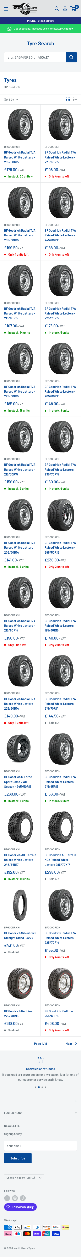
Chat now (68, 28)
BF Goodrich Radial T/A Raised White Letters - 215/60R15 (20, 313)
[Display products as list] (75, 99)
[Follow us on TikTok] (23, 1198)
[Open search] (57, 8)
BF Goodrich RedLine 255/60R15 (59, 1013)
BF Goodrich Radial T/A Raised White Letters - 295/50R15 (60, 547)
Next (69, 1043)
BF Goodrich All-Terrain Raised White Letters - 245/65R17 (20, 859)
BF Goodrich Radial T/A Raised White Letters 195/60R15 (60, 625)
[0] (73, 8)
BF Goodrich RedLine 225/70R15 (18, 1013)
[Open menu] (6, 9)
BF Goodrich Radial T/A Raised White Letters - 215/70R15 (20, 469)
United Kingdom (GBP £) (20, 1177)
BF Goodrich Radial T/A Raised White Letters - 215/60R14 (20, 625)
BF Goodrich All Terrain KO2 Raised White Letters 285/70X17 (60, 859)
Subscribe (17, 1158)
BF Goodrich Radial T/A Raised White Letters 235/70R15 (60, 469)
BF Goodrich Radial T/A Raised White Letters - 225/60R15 (20, 391)
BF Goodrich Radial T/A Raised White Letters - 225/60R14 (20, 703)
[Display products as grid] (68, 99)
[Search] (71, 57)
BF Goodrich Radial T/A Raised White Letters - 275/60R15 (60, 157)
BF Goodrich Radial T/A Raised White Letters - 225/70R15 (60, 313)
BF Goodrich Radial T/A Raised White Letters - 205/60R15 (60, 391)
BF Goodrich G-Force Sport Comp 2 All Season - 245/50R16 (18, 781)
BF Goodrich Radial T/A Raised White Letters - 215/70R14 (60, 703)
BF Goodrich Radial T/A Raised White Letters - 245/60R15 (60, 235)
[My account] (65, 8)
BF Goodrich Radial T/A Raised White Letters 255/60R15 (20, 235)
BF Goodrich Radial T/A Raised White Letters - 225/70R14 (60, 938)
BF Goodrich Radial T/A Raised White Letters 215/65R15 (60, 781)
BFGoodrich (12, 146)
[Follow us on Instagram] (15, 1198)
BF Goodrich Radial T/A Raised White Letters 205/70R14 (20, 547)
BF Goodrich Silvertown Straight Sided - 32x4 (20, 935)
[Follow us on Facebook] (7, 1198)
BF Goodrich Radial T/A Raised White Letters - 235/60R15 (20, 157)
